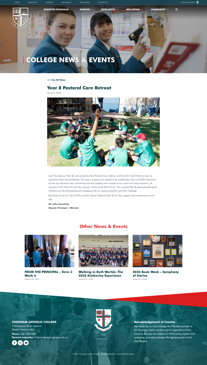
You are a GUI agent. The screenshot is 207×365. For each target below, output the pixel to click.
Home (17, 2)
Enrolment (32, 2)
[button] (187, 2)
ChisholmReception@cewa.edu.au (51, 337)
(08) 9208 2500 (28, 334)
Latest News (85, 2)
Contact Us (103, 2)
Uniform (49, 2)
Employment (66, 2)
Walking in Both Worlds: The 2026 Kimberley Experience (101, 273)
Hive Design (129, 354)
